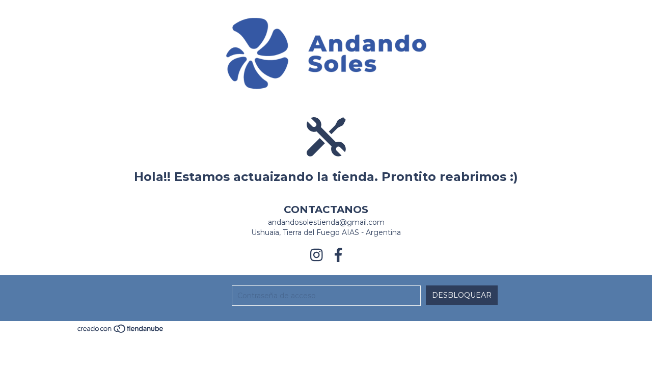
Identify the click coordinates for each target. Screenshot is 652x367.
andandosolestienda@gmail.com (326, 222)
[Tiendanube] (121, 332)
